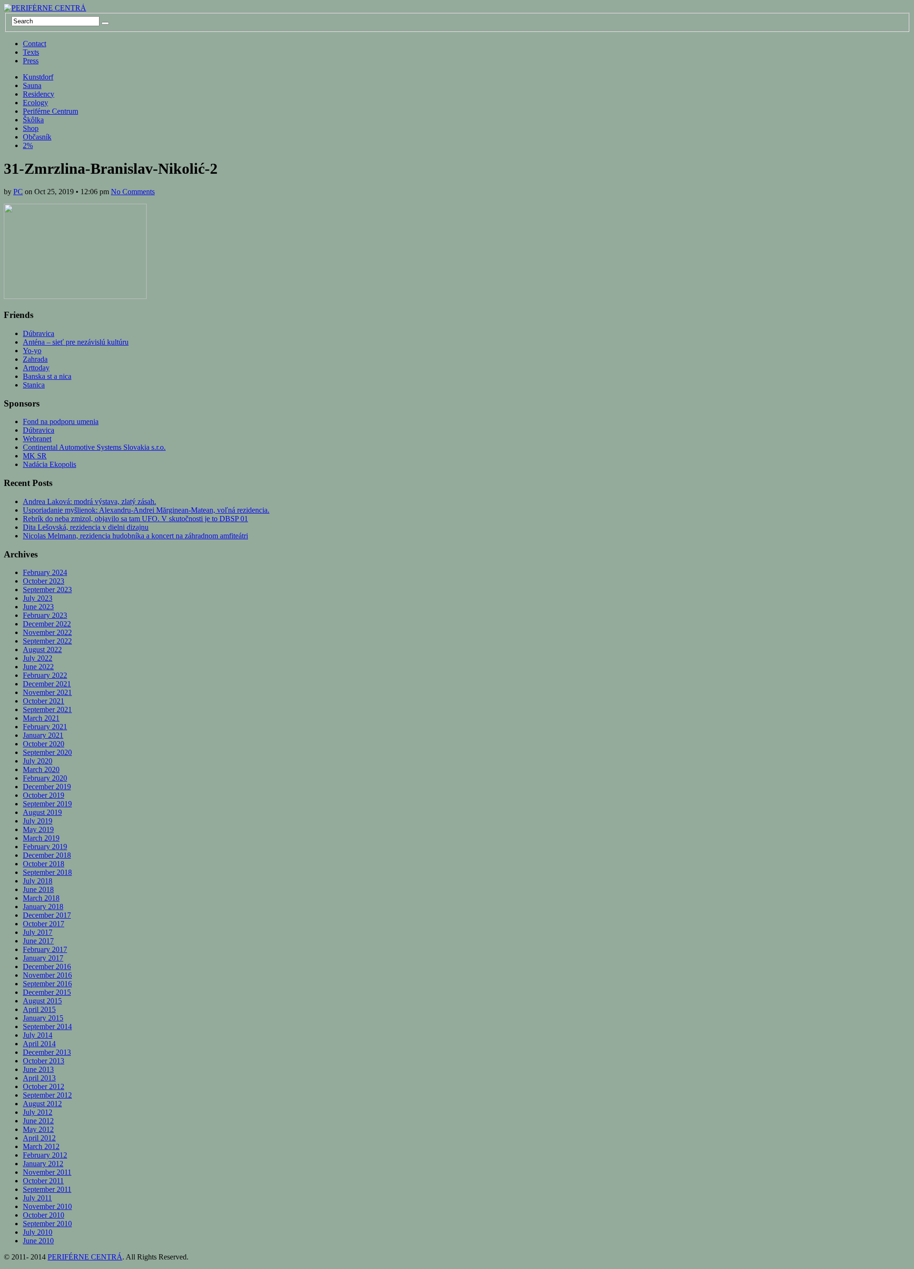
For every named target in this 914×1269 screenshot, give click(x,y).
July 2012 (37, 1112)
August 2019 (42, 812)
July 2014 (37, 1035)
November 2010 (47, 1206)
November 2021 (47, 692)
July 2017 (37, 932)
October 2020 (43, 744)
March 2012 (41, 1146)
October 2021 (43, 701)
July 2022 (37, 658)
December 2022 (47, 624)
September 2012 (47, 1095)
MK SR (35, 456)
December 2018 (47, 855)
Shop (31, 128)
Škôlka (33, 120)
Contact (34, 44)
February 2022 (45, 675)
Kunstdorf (38, 77)
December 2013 (47, 1052)
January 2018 (43, 906)
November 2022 (47, 632)
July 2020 (37, 761)
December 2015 (47, 992)
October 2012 (43, 1086)
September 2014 (47, 1026)
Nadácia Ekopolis (49, 464)
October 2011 (43, 1181)
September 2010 (47, 1223)
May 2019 (38, 829)
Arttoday (36, 368)
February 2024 (45, 572)
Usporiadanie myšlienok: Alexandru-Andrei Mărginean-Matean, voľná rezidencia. (146, 510)
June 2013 (38, 1069)
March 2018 (41, 898)
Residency (38, 94)
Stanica (34, 385)
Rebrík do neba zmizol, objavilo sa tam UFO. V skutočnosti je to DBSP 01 (135, 519)
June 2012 (38, 1121)
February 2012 (45, 1155)
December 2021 (47, 684)
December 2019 (47, 787)
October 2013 (43, 1061)
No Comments (133, 192)
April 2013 (39, 1078)
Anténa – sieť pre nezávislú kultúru (76, 342)
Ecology (35, 103)
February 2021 (45, 727)
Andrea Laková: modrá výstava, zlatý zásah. (89, 501)
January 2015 (43, 1018)
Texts (31, 52)
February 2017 (45, 949)
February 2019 (45, 847)
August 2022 (42, 649)
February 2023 (45, 615)
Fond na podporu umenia (61, 421)
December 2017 (47, 915)
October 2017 (43, 924)
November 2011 (47, 1172)
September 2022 (47, 641)
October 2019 (43, 795)
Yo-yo (32, 351)
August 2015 (42, 1001)
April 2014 (39, 1044)
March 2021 (41, 718)
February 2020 (45, 778)
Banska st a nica (47, 376)
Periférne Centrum (50, 111)
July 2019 (37, 821)
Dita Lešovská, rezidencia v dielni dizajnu (86, 527)
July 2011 (37, 1198)
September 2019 (47, 804)
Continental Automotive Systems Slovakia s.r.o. (94, 447)
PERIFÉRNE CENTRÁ (85, 1257)
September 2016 (47, 984)
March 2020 (41, 769)
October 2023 (43, 581)
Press (31, 61)
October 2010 (43, 1215)
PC (18, 192)
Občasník (37, 137)
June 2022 (38, 667)
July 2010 (37, 1232)
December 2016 (47, 966)
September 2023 (47, 589)
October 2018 (43, 864)
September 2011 (47, 1189)
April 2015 (39, 1009)
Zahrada (35, 359)
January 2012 (43, 1164)
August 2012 (42, 1104)
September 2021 (47, 709)
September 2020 (47, 752)
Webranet (37, 439)
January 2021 (43, 735)
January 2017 (43, 958)
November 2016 (47, 975)
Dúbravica (38, 333)
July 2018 (37, 881)
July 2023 (37, 598)
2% (28, 145)
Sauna (32, 85)
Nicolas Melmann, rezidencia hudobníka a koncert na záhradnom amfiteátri (135, 536)
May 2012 (38, 1129)
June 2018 (38, 889)
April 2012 (39, 1138)
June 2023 (38, 607)
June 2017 (38, 941)
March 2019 (41, 838)
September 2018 (47, 872)
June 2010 (38, 1241)
